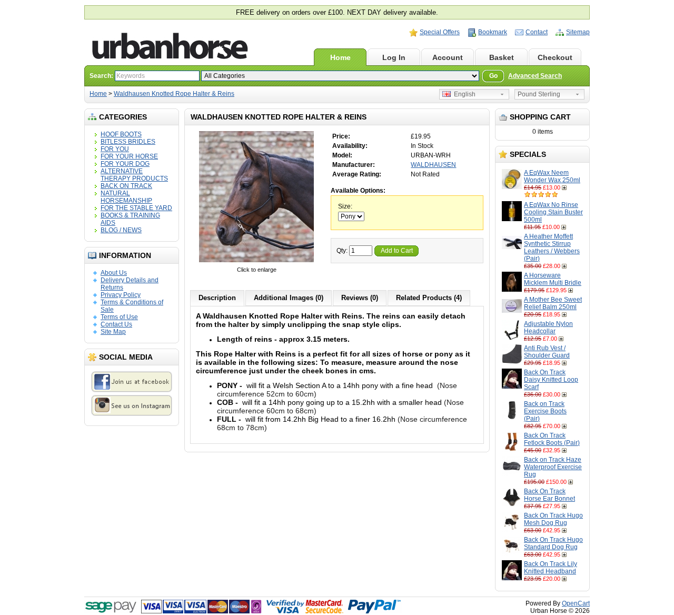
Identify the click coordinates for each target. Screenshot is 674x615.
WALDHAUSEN (433, 164)
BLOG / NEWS (121, 230)
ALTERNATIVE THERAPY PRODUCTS (134, 174)
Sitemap (578, 32)
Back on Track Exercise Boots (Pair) (545, 411)
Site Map (113, 331)
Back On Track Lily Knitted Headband (550, 567)
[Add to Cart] (565, 187)
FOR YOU (115, 149)
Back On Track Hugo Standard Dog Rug (553, 543)
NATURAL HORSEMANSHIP (126, 197)
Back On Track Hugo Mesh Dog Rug (553, 519)
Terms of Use (119, 317)
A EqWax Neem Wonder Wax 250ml (552, 176)
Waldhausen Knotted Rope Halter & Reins (174, 93)
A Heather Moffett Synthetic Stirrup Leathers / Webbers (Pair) (552, 247)
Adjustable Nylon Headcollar (548, 327)
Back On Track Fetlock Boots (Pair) (552, 439)
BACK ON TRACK (126, 186)
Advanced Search (535, 76)
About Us (114, 272)
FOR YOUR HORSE (129, 156)
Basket (501, 57)
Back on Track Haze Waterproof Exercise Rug (553, 467)
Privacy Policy (121, 295)
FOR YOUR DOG (125, 163)
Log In (393, 57)
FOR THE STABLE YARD (136, 208)
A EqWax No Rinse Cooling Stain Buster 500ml (553, 212)
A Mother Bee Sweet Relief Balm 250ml (553, 303)
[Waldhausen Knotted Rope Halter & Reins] (256, 262)
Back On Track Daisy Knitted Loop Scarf (551, 380)
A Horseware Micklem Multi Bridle (552, 279)
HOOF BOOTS (121, 134)
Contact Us (116, 324)
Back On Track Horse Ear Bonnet (549, 495)
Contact (537, 32)
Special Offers (440, 32)
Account (447, 57)
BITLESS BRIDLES (128, 141)
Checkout (555, 57)
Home (340, 57)
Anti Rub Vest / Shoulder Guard (547, 351)
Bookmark (492, 32)
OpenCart (576, 603)
